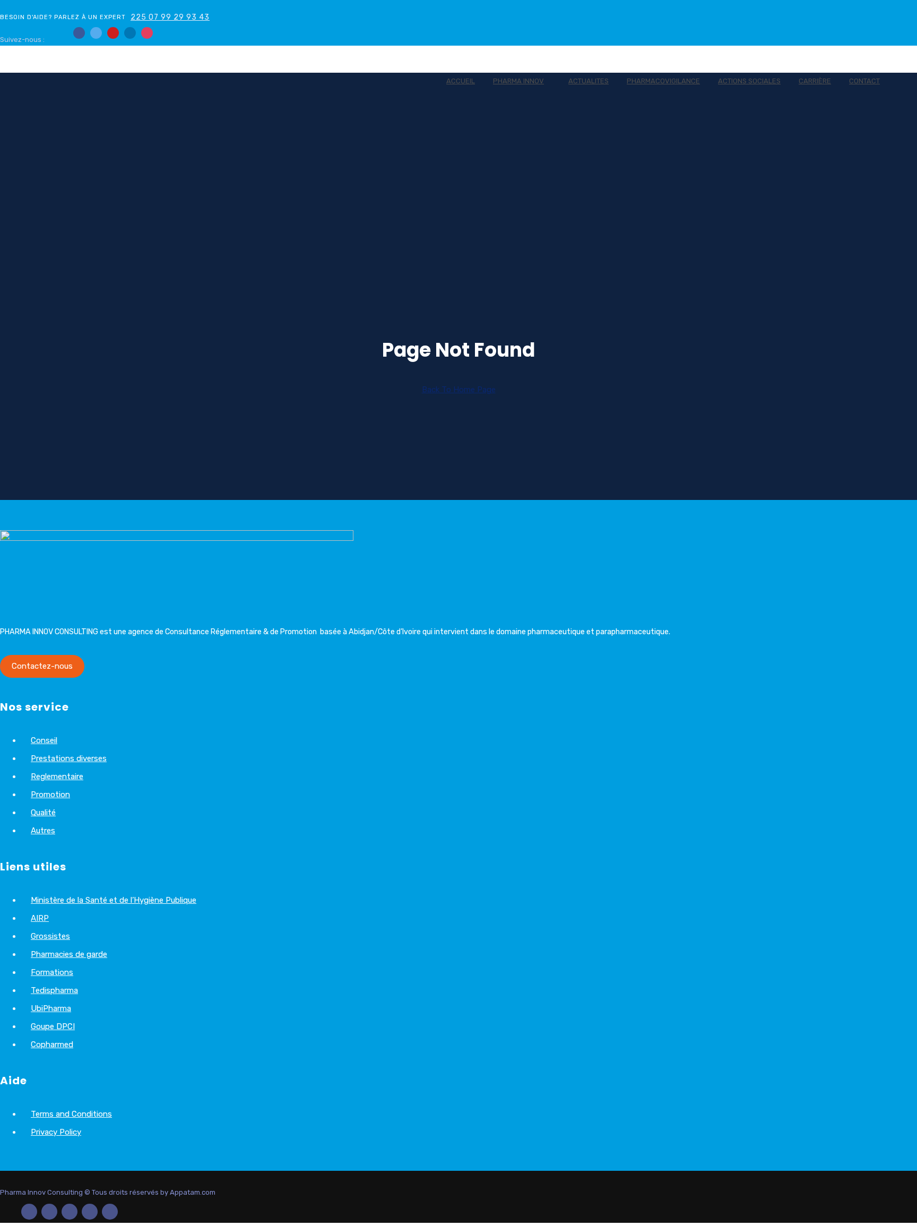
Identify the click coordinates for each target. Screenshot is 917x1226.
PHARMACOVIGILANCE (663, 81)
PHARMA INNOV (518, 81)
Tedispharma (54, 990)
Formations (52, 972)
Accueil (460, 81)
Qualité (43, 812)
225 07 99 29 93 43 (170, 17)
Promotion (50, 794)
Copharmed (52, 1044)
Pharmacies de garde (69, 954)
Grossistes (50, 936)
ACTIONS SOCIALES (749, 81)
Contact (864, 81)
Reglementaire (57, 776)
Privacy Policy (56, 1132)
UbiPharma (51, 1008)
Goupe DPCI (53, 1026)
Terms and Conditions (71, 1114)
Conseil (44, 740)
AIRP (40, 918)
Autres (43, 830)
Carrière (815, 81)
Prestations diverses (69, 758)
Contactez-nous (42, 666)
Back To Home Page (459, 389)
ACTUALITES (588, 81)
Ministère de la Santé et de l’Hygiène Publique (113, 900)
